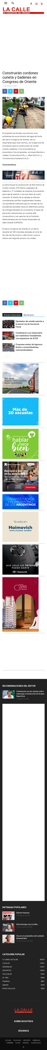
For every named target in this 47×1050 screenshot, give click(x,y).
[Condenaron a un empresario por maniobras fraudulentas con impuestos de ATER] (8, 336)
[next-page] (7, 356)
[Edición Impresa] (8, 916)
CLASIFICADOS (36, 1043)
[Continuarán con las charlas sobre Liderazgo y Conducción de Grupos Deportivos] (8, 694)
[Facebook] (31, 4)
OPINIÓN (26, 1043)
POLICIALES (17, 1040)
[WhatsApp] (21, 91)
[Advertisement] (23, 40)
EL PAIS (18, 1043)
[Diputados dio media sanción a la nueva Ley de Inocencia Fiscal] (8, 324)
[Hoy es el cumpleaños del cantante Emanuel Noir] (8, 939)
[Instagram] (36, 4)
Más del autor (29, 315)
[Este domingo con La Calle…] (8, 927)
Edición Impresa (22, 913)
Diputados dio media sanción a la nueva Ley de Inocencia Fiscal (30, 324)
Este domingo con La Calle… (27, 924)
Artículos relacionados (12, 315)
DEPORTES (26, 1040)
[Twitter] (41, 4)
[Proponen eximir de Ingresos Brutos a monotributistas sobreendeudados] (8, 347)
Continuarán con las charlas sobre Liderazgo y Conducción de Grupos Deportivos (30, 693)
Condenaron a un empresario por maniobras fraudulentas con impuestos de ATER (29, 336)
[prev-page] (3, 356)
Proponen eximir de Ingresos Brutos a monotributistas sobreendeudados (29, 347)
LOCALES (8, 1040)
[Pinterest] (15, 91)
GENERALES (36, 1040)
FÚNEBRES (9, 1043)
